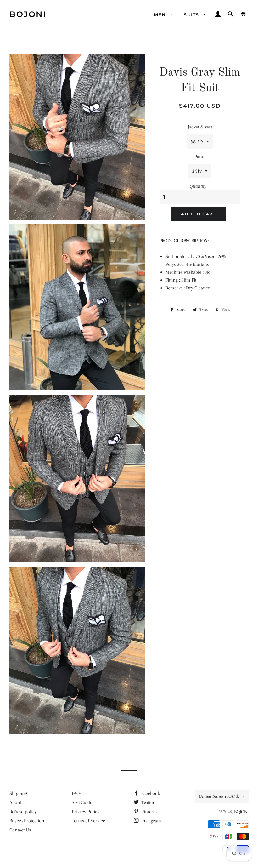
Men (160, 15)
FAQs (76, 793)
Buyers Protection (26, 821)
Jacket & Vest (200, 127)
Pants (199, 156)
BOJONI (27, 14)
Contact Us (20, 830)
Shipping (18, 793)
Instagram (150, 821)
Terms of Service (88, 821)
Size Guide (82, 802)
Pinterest (149, 811)
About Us (18, 802)
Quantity (198, 186)
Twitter (147, 802)
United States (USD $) (219, 796)
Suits (192, 15)
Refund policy (23, 811)
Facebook (150, 793)
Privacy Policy (85, 811)
